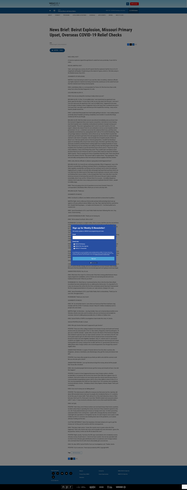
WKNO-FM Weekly (80, 244)
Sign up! (93, 258)
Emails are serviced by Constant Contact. (102, 254)
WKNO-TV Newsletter (81, 248)
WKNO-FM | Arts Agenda (81, 246)
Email (74, 234)
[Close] (115, 226)
